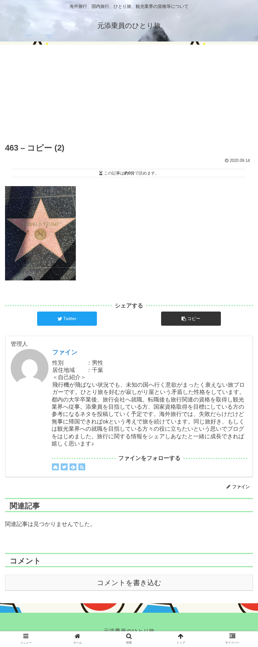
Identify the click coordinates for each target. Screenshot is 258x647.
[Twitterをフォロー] (64, 467)
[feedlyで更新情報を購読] (73, 467)
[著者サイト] (55, 467)
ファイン (64, 352)
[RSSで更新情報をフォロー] (82, 467)
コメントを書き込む (129, 583)
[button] (238, 502)
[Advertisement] (129, 94)
